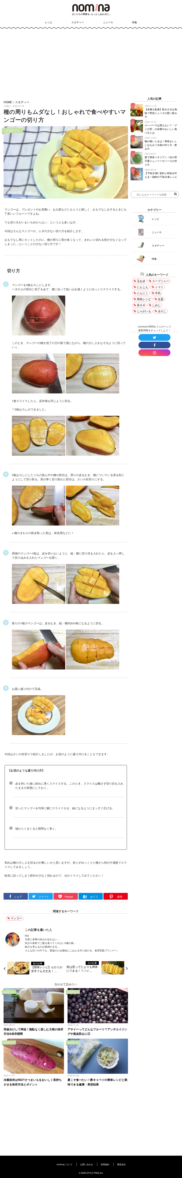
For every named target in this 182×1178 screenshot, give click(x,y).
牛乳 (158, 293)
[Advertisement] (91, 62)
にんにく (142, 293)
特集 (134, 22)
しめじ (156, 305)
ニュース (108, 22)
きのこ (162, 311)
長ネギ (141, 305)
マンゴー (16, 918)
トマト (159, 287)
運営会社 (121, 1164)
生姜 (161, 299)
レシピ (48, 22)
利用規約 (105, 1164)
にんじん (142, 287)
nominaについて (64, 1164)
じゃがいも (144, 311)
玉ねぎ (141, 281)
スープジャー (160, 281)
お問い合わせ (86, 1164)
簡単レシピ (144, 299)
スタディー (77, 22)
